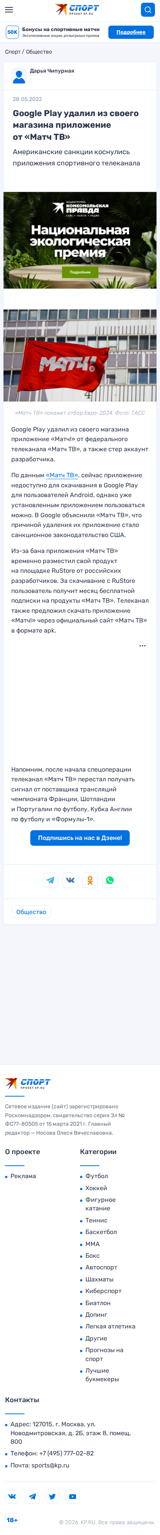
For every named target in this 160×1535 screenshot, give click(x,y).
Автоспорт (101, 1267)
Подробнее (131, 32)
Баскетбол (101, 1232)
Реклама (23, 1176)
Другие (96, 1338)
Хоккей (96, 1188)
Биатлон (98, 1303)
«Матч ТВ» (62, 475)
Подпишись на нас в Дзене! (80, 837)
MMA (92, 1244)
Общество (39, 52)
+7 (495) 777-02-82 (66, 1453)
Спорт (13, 52)
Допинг (96, 1314)
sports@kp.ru (50, 1465)
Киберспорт (103, 1291)
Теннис (96, 1220)
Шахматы (99, 1279)
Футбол (96, 1176)
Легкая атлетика (110, 1326)
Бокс (92, 1255)
